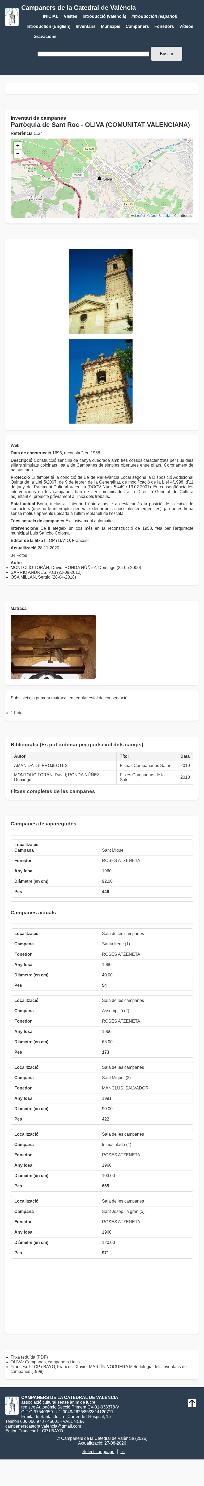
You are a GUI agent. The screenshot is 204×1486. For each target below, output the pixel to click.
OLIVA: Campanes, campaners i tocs (45, 1362)
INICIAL (50, 16)
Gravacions (45, 36)
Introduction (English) (48, 26)
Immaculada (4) (116, 1144)
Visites (70, 16)
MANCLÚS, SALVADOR (125, 1088)
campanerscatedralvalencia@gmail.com (43, 1426)
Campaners (137, 26)
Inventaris (86, 26)
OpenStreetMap (162, 216)
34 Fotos (19, 555)
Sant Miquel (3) (116, 1077)
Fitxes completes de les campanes (53, 791)
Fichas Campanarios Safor (145, 765)
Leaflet (139, 216)
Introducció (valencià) (104, 16)
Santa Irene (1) (116, 944)
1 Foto (17, 712)
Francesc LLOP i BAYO (41, 1431)
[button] (99, 178)
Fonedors (164, 26)
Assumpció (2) (115, 1011)
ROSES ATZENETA (121, 860)
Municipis (110, 26)
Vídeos (186, 26)
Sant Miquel (113, 850)
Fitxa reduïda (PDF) (29, 1357)
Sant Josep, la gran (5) (123, 1211)
